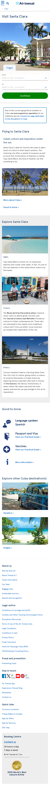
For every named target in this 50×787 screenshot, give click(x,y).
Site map (5, 727)
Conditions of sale (9, 633)
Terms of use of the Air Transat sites (17, 624)
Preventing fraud (9, 663)
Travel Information (9, 580)
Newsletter (6, 692)
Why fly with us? (8, 570)
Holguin (7, 547)
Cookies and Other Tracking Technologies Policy (22, 614)
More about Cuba (11, 199)
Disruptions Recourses (11, 619)
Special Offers (8, 718)
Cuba (6, 9)
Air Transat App (8, 683)
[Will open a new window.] (4, 676)
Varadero (7, 512)
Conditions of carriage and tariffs (16, 610)
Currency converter (10, 709)
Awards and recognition (12, 598)
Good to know (10, 207)
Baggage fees (7, 589)
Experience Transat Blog (12, 688)
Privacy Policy (8, 637)
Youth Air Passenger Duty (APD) (15, 646)
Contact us (6, 697)
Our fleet (6, 584)
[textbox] (25, 77)
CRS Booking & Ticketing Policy (15, 651)
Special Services (9, 723)
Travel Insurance (9, 642)
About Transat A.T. (9, 575)
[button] (9, 68)
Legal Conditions (9, 628)
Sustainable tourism (10, 593)
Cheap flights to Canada (12, 714)
